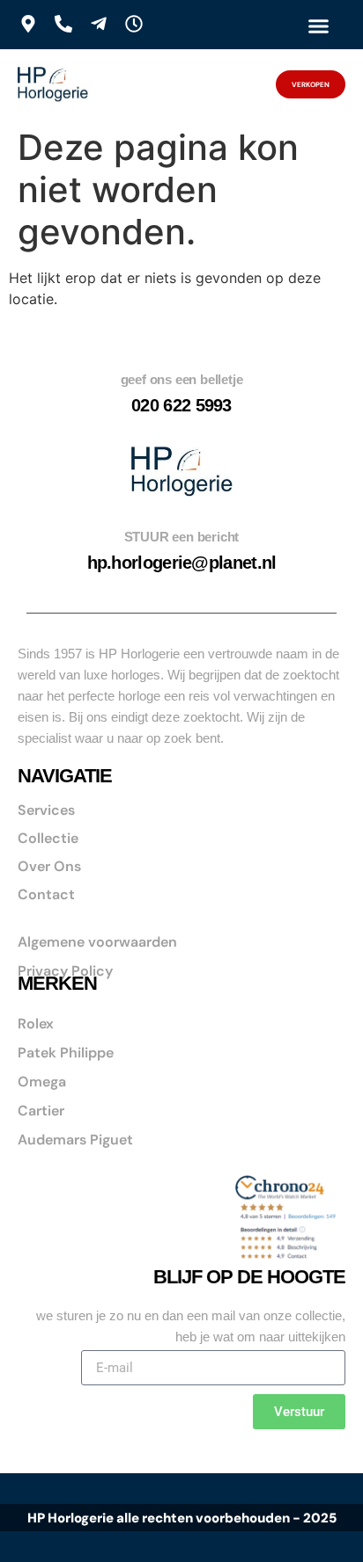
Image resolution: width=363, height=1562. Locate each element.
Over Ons (49, 866)
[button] (318, 25)
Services (46, 810)
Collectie (48, 838)
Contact (46, 894)
